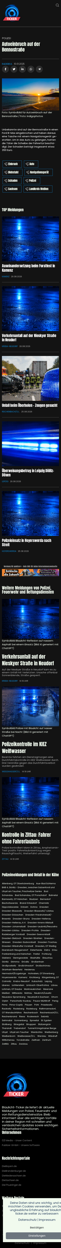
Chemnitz (44, 903)
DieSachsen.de (10, 1180)
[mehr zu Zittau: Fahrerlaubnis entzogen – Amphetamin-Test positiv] (30, 797)
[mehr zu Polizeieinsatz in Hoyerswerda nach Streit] (30, 513)
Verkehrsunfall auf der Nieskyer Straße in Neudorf (29, 337)
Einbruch (13, 164)
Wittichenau (8, 1039)
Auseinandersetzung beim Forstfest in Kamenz (28, 268)
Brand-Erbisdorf (28, 903)
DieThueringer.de (11, 1185)
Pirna (5, 1004)
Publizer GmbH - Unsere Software (21, 1145)
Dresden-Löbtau (11, 930)
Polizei (6, 38)
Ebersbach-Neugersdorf (15, 950)
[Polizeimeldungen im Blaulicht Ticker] (16, 1086)
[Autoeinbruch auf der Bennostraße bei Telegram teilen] (39, 69)
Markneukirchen (33, 989)
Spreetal (34, 1020)
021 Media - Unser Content (17, 1140)
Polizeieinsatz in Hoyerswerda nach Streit (26, 542)
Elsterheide (36, 950)
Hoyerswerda (9, 551)
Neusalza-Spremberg (14, 996)
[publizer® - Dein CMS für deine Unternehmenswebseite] (30, 572)
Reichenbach (31, 1012)
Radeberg (19, 1008)
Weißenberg (51, 1032)
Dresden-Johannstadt (14, 926)
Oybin (5, 1000)
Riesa (22, 1016)
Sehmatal (7, 1020)
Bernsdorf (45, 899)
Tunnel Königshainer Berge (42, 1028)
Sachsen (12, 189)
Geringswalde (20, 957)
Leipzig (5, 481)
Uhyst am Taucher (19, 1032)
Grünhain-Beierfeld (12, 969)
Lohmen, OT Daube (12, 989)
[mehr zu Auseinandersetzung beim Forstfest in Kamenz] (30, 238)
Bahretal (53, 895)
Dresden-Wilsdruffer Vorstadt (18, 946)
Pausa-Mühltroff (42, 1000)
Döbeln (25, 906)
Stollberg (7, 1024)
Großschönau (43, 965)
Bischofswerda (10, 903)
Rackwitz (7, 1008)
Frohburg (46, 953)
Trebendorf (20, 1028)
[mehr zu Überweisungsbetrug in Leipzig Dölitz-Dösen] (30, 443)
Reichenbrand (10, 1016)
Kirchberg (34, 977)
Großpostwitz (9, 965)
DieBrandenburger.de (14, 1171)
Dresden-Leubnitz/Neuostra (42, 926)
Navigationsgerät (39, 172)
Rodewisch (33, 1016)
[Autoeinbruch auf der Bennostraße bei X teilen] (13, 69)
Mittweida (17, 993)
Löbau (54, 985)
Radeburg (32, 1008)
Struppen (31, 1024)
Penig (55, 1000)
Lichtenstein (18, 985)
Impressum (40, 1243)
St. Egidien (46, 1020)
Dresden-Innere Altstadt (40, 922)
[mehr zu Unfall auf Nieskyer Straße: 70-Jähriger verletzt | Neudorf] (30, 619)
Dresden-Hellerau (41, 918)
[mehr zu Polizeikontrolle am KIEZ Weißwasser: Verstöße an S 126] (30, 706)
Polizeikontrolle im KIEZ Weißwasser (24, 747)
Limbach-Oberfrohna (37, 985)
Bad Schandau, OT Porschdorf (31, 895)
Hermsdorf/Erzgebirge (14, 973)
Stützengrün (44, 1024)
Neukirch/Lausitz (42, 993)
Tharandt (7, 1028)
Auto (31, 164)
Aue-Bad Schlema (46, 883)
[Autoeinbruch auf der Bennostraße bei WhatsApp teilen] (30, 69)
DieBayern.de (9, 1166)
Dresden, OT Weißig (45, 946)
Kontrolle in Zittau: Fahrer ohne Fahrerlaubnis (26, 838)
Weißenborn (9, 1036)
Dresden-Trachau (47, 942)
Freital (36, 953)
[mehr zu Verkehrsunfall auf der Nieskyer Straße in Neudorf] (30, 308)
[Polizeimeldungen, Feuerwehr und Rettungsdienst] (11, 13)
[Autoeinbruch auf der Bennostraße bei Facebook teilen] (5, 69)
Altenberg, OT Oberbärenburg (18, 883)
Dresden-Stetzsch (12, 938)
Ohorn (54, 996)
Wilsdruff (52, 1036)
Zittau (5, 859)
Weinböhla (37, 1032)
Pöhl (36, 1004)
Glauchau (47, 957)
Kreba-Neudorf (10, 346)
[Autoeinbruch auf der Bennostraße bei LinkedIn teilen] (22, 69)
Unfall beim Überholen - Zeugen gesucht (29, 405)
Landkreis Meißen (38, 189)
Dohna (34, 906)
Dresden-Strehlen (33, 938)
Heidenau (29, 969)
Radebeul (7, 64)
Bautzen (34, 899)
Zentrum (46, 1039)
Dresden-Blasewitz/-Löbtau (39, 910)
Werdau (42, 1036)
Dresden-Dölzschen (13, 914)
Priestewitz (46, 1004)
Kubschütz (37, 981)
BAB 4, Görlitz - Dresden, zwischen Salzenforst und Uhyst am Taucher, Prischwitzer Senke (28, 889)
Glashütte (35, 957)
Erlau (54, 950)
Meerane (48, 989)
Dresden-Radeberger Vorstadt (26, 932)
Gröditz (25, 961)
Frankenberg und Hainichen (17, 953)
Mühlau (28, 993)
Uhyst (5, 1032)
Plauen (29, 1004)
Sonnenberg (21, 1020)
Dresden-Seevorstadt (38, 934)
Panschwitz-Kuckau (21, 1000)
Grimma (15, 961)
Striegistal (19, 1024)
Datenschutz (22, 1243)
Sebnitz (45, 1016)
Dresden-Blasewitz (12, 910)
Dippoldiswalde (10, 906)
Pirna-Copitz (16, 1004)
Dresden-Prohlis (30, 930)
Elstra (47, 950)
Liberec (6, 985)
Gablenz (6, 957)
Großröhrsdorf (26, 965)
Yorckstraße (23, 1039)
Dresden (44, 906)
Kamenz (5, 276)
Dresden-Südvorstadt (24, 942)
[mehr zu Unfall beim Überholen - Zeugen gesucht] (30, 378)
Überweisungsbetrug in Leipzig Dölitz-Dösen (28, 473)
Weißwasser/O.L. (11, 771)
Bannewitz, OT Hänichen (15, 899)
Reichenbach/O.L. (11, 411)
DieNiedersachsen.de (14, 1175)
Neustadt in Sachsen (38, 996)
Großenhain (37, 961)
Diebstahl (13, 172)
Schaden (12, 180)
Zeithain (36, 1039)
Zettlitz (5, 1043)
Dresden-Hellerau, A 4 (14, 922)
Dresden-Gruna (21, 918)
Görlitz (5, 961)
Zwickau (23, 1043)
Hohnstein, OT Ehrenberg (41, 973)
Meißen (6, 993)
